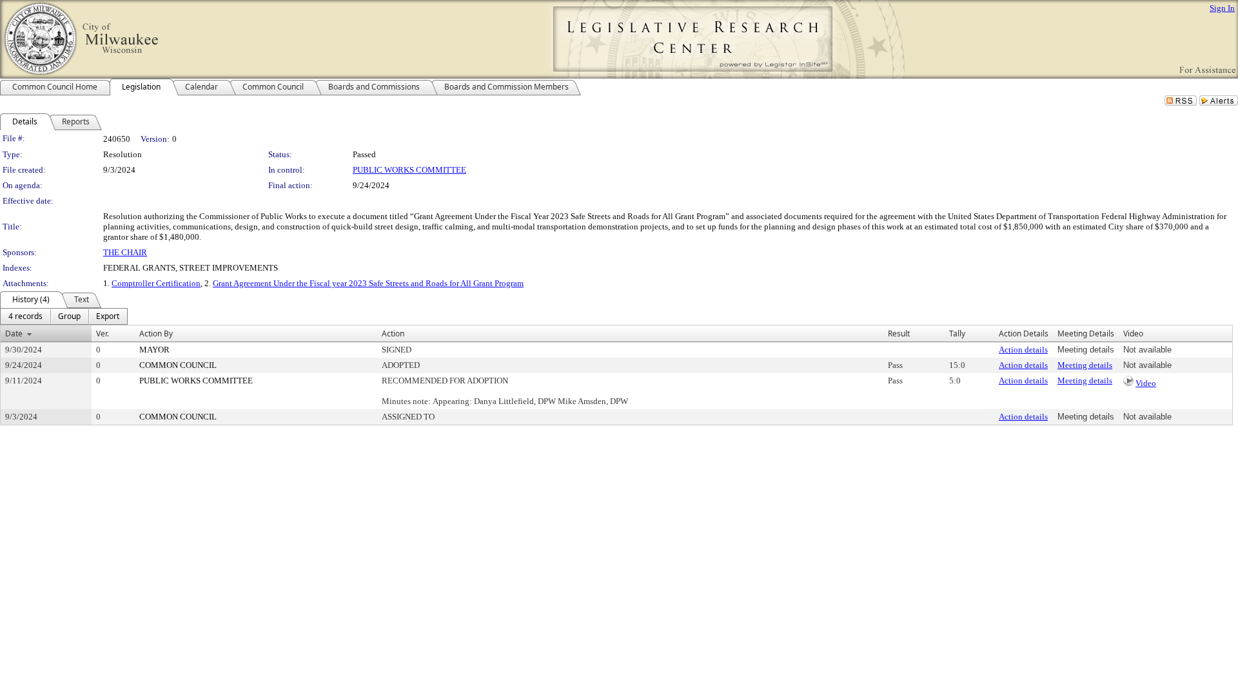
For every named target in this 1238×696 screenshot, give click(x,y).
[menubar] (64, 316)
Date (14, 333)
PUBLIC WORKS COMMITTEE (409, 170)
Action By (156, 333)
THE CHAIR (125, 252)
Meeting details (1084, 365)
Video (1145, 383)
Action (393, 333)
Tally (957, 333)
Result (899, 333)
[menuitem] (25, 316)
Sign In (1222, 8)
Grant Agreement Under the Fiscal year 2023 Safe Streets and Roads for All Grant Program (368, 283)
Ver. (102, 333)
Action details (1023, 349)
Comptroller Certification (156, 283)
